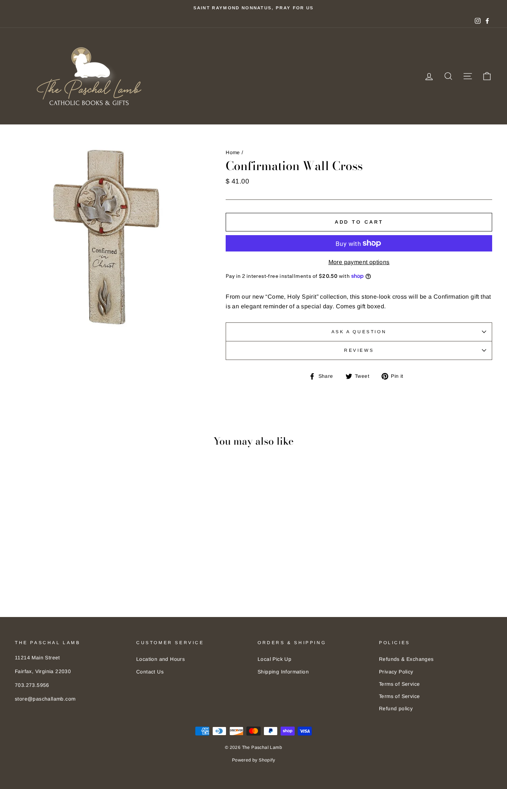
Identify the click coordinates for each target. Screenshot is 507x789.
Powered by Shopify (253, 760)
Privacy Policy (396, 672)
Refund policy (396, 708)
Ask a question (358, 331)
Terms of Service (399, 684)
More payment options (359, 262)
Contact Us (150, 672)
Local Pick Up (274, 659)
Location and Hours (160, 659)
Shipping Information (283, 672)
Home (233, 152)
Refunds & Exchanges (406, 659)
